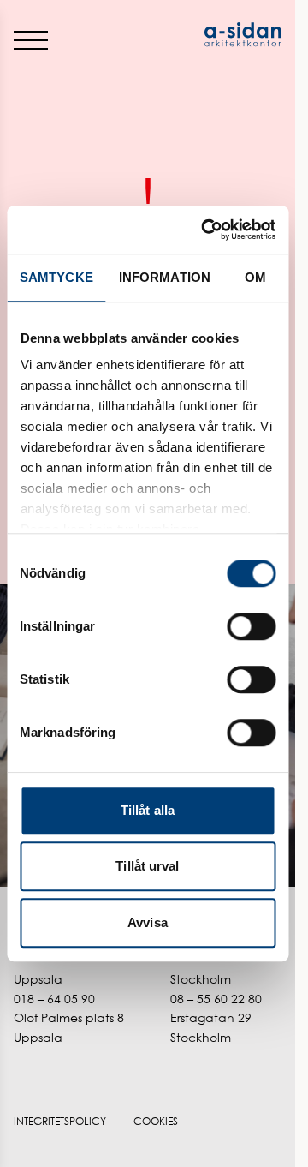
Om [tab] (255, 277)
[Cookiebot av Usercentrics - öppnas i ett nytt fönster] (206, 229)
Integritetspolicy (60, 1121)
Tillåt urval (147, 866)
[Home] (215, 34)
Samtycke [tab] (56, 277)
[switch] (251, 626)
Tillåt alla (148, 810)
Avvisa (147, 922)
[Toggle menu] (31, 39)
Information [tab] (164, 277)
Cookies (155, 1121)
